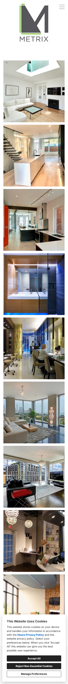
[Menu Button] (62, 7)
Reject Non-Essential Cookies (34, 666)
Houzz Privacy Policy (30, 634)
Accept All (34, 658)
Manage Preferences (34, 673)
